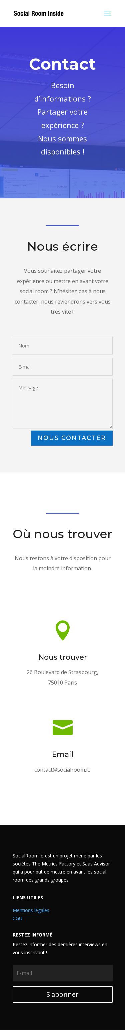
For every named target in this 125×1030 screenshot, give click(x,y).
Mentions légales (31, 910)
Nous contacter (72, 438)
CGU (17, 918)
